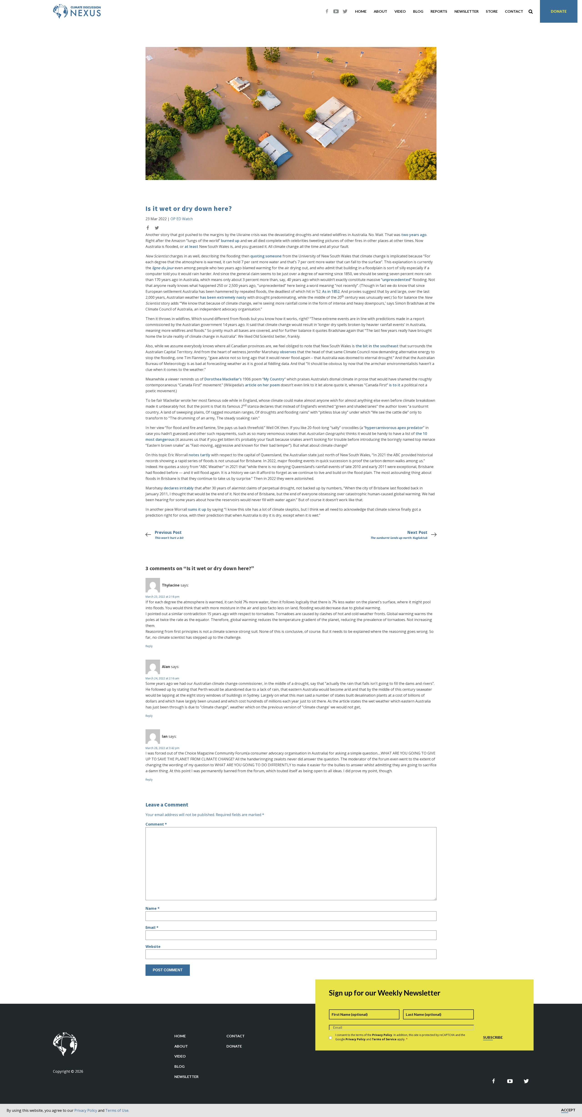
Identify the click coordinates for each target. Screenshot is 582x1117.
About (380, 11)
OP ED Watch (182, 218)
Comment (156, 824)
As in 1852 (331, 291)
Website (153, 946)
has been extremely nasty (223, 297)
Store (492, 11)
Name (153, 908)
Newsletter (466, 11)
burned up (230, 240)
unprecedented (396, 279)
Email (152, 927)
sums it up (197, 509)
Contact (514, 11)
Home (360, 11)
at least (191, 246)
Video (400, 11)
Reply (149, 646)
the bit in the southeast (377, 345)
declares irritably (179, 488)
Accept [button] (568, 1110)
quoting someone (266, 256)
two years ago (413, 234)
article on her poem (262, 384)
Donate (559, 11)
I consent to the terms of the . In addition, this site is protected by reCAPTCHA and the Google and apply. (400, 1037)
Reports (439, 11)
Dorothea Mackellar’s (223, 379)
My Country (274, 379)
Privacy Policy (85, 1110)
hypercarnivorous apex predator (394, 427)
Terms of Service (384, 1039)
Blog (418, 11)
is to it (394, 384)
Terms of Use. (117, 1110)
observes (288, 351)
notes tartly (199, 454)
